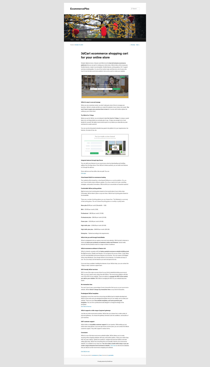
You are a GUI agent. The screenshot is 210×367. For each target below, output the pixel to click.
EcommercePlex (79, 8)
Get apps (83, 173)
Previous (132, 45)
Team (100, 355)
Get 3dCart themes (86, 306)
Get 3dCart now (85, 351)
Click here (113, 345)
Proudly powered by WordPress (105, 361)
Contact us (88, 40)
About (77, 40)
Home (72, 40)
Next (138, 45)
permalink (111, 355)
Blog (82, 40)
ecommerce (95, 355)
